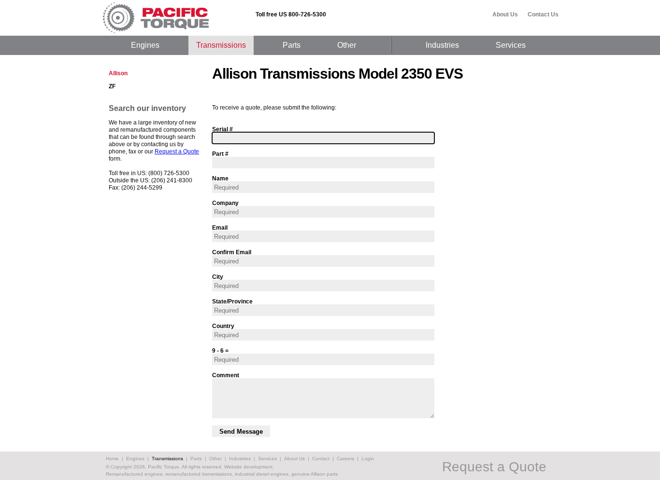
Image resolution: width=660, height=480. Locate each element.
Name (220, 178)
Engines (145, 45)
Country (223, 326)
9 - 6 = (220, 350)
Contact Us (543, 14)
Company (225, 203)
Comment (225, 375)
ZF (112, 86)
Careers (345, 458)
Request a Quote (177, 151)
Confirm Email (231, 252)
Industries (442, 45)
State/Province (232, 301)
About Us (505, 14)
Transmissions (221, 45)
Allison (118, 73)
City (217, 277)
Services (511, 45)
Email (220, 227)
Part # (220, 154)
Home (112, 458)
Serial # (222, 129)
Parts (292, 45)
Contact (321, 458)
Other (346, 45)
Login (367, 458)
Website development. (249, 466)
